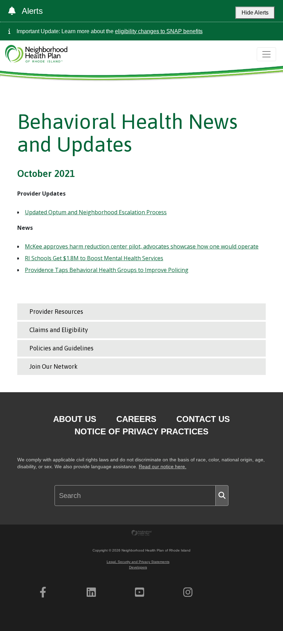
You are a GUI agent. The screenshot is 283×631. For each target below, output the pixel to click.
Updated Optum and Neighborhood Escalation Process (96, 212)
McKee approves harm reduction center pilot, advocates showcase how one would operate (141, 246)
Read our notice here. (162, 466)
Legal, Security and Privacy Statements (138, 562)
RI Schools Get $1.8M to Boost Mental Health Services (94, 258)
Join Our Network (53, 366)
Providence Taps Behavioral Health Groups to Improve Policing (106, 270)
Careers (136, 419)
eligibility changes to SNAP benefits (159, 31)
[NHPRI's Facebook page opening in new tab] (43, 592)
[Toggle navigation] (266, 54)
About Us (74, 419)
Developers (138, 567)
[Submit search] (221, 495)
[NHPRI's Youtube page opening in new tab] (139, 592)
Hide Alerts (255, 13)
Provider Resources (56, 311)
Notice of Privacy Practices (141, 431)
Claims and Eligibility (58, 329)
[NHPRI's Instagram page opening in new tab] (188, 592)
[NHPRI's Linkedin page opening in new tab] (91, 592)
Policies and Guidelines (61, 348)
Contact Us (203, 419)
